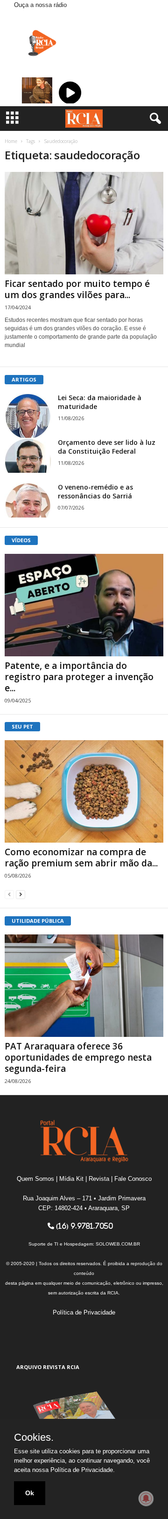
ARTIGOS (24, 379)
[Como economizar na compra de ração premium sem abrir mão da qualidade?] (84, 791)
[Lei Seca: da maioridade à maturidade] (28, 416)
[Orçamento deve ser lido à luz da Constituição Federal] (28, 455)
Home (11, 141)
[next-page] (20, 894)
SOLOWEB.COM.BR (118, 1244)
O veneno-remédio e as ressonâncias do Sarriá (95, 491)
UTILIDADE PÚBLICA (38, 920)
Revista (99, 1178)
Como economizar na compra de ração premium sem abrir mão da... (81, 857)
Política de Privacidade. (82, 1469)
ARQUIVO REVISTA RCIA (47, 1366)
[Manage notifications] (146, 1498)
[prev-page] (9, 894)
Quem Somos (35, 1178)
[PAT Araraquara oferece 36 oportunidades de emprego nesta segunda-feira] (84, 985)
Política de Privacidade (84, 1312)
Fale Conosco (133, 1178)
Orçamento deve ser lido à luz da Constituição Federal (106, 447)
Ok (29, 1493)
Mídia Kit (71, 1178)
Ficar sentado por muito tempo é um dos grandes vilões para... (77, 289)
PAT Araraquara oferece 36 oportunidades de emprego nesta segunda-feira (78, 1057)
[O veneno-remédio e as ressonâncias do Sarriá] (28, 500)
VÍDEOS (21, 540)
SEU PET (22, 726)
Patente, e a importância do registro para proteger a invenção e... (79, 677)
